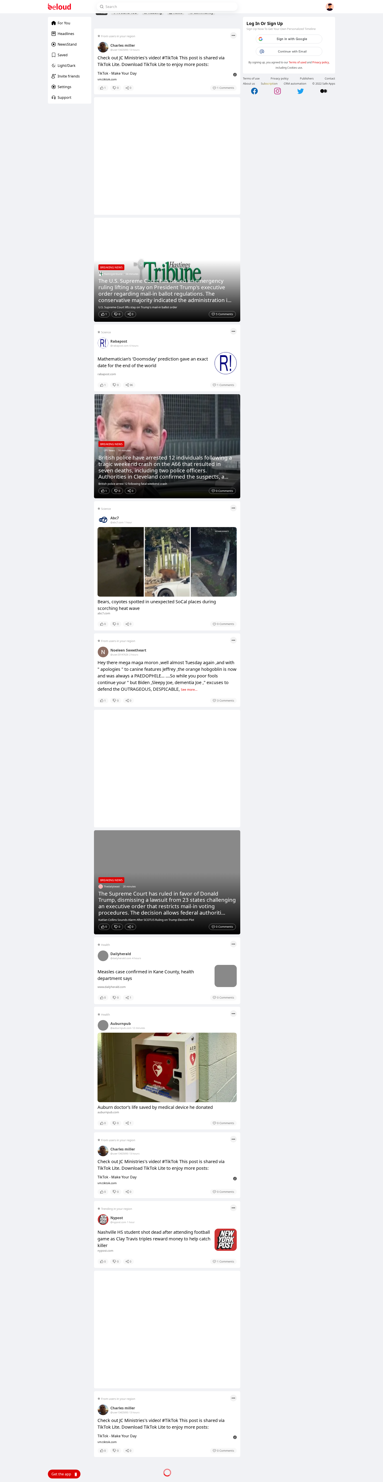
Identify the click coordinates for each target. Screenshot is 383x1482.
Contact (330, 78)
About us (249, 83)
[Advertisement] (167, 156)
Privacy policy (320, 62)
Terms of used (297, 62)
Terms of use (251, 78)
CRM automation (295, 83)
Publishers (307, 78)
